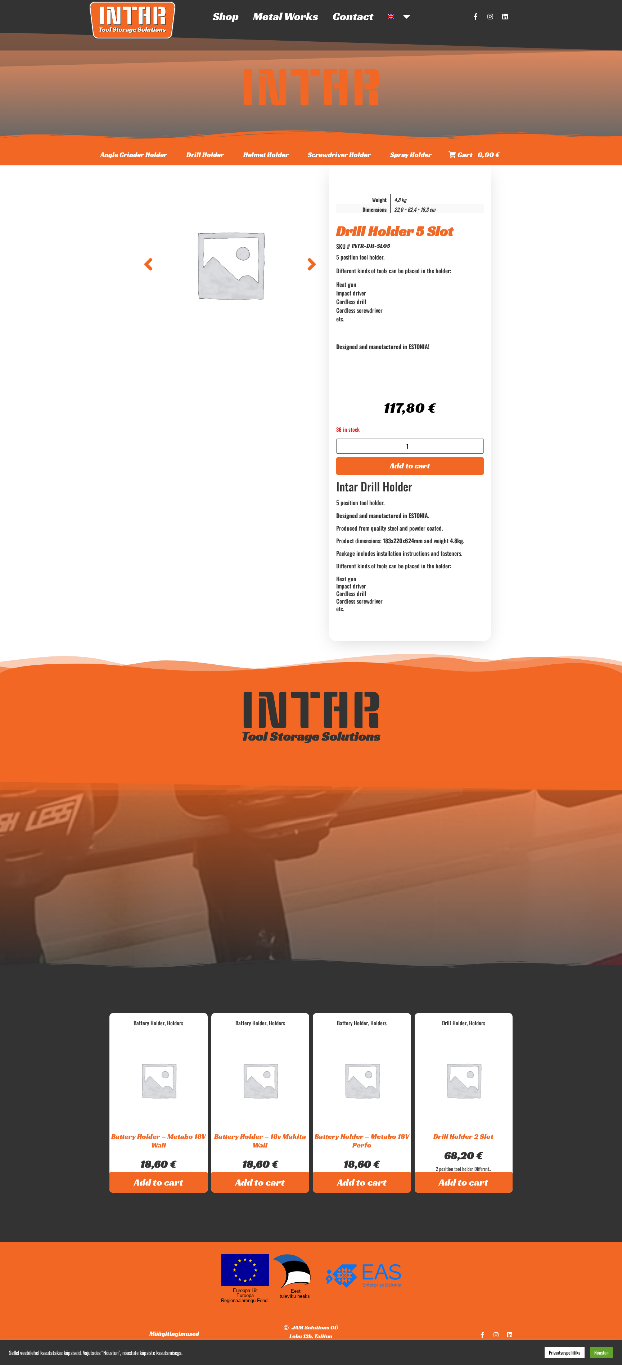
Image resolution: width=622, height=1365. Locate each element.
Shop (226, 16)
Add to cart (410, 466)
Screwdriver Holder (339, 154)
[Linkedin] (505, 16)
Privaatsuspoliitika (564, 1352)
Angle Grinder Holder (133, 154)
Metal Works (285, 16)
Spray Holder (411, 154)
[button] (148, 264)
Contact (353, 16)
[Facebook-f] (475, 16)
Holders (175, 1023)
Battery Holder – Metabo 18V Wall (158, 1141)
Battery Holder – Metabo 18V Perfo (362, 1141)
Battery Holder (149, 1023)
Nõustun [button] (601, 1352)
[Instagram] (490, 16)
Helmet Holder (266, 154)
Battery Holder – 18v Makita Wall (260, 1141)
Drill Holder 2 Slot (463, 1136)
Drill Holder (205, 154)
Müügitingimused (174, 1334)
